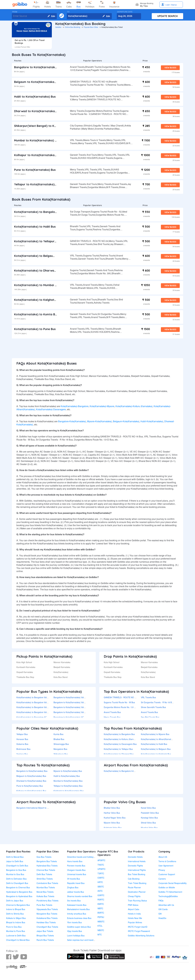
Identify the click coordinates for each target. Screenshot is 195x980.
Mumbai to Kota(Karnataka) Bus (37, 140)
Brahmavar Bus (23, 749)
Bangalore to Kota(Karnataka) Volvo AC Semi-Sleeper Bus (80, 702)
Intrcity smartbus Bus (76, 913)
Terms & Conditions (167, 861)
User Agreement (165, 865)
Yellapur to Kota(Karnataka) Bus (37, 184)
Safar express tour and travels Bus (82, 939)
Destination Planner (137, 891)
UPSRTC (101, 869)
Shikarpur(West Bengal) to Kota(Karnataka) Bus (48, 126)
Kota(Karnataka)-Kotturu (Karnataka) (133, 406)
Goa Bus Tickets (44, 856)
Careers (162, 878)
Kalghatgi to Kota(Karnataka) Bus (69, 790)
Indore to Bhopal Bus (15, 909)
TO (68, 12)
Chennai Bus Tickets (46, 870)
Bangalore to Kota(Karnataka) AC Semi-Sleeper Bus (77, 717)
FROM (14, 12)
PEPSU (101, 917)
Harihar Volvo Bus (112, 812)
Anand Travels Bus (112, 712)
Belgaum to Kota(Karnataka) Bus (37, 82)
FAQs (160, 900)
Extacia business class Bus (79, 918)
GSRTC (101, 895)
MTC (100, 934)
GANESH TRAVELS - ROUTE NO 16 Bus (122, 697)
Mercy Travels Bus (112, 717)
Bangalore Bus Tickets (47, 861)
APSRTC (101, 860)
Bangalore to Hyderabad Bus (19, 896)
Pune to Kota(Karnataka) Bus (35, 170)
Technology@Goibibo (168, 896)
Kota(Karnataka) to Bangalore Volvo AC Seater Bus (39, 707)
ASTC (100, 890)
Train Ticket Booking (137, 883)
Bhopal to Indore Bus (15, 922)
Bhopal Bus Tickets (45, 935)
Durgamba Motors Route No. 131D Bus (121, 707)
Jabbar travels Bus (75, 891)
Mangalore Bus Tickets (47, 913)
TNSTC (101, 864)
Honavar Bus (22, 739)
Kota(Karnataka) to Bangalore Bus (39, 212)
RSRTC (101, 899)
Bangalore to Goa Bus (16, 870)
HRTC (100, 882)
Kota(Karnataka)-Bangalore (75, 406)
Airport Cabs (133, 909)
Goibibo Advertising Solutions (141, 935)
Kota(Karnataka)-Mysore (102, 406)
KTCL (100, 925)
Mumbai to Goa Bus (15, 874)
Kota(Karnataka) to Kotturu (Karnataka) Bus (123, 739)
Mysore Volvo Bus (112, 822)
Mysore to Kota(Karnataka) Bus (68, 771)
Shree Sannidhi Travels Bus (153, 707)
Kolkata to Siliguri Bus (16, 918)
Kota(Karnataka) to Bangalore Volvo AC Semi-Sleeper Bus (42, 702)
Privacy (161, 870)
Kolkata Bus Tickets (45, 896)
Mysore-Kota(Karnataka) (99, 421)
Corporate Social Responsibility (172, 883)
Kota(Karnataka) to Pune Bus (35, 329)
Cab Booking (133, 878)
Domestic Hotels (135, 856)
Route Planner (134, 887)
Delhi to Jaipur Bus (14, 900)
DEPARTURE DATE (124, 12)
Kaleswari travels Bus (76, 905)
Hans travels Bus (74, 861)
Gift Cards (163, 909)
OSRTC (101, 877)
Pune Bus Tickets (44, 905)
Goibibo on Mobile (166, 887)
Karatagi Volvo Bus (149, 817)
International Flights (137, 870)
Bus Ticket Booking (136, 874)
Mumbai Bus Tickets (46, 887)
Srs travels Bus (74, 900)
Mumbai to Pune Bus (15, 931)
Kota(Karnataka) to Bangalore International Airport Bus (128, 771)
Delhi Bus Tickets (44, 874)
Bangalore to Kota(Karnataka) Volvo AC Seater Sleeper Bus (80, 697)
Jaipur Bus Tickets (45, 931)
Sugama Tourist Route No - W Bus (119, 702)
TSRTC (101, 873)
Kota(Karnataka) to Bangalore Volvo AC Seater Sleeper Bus (43, 697)
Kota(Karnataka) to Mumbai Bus (37, 285)
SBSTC (101, 886)
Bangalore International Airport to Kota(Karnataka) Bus (41, 807)
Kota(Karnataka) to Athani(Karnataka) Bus (160, 739)
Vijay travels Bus (74, 931)
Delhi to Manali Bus (15, 856)
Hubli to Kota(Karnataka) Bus (35, 96)
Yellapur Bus (22, 734)
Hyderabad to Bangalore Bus (19, 891)
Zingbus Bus (72, 887)
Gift (160, 913)
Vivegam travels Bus (76, 870)
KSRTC (101, 904)
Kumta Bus (58, 734)
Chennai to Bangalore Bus (18, 905)
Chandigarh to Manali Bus (18, 939)
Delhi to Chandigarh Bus (17, 883)
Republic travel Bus (76, 883)
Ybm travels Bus (74, 922)
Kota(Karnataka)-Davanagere (51, 409)
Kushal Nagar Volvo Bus (114, 817)
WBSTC (101, 921)
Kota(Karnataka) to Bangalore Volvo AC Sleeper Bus (40, 712)
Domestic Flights (135, 865)
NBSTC (101, 930)
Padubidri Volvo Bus (150, 812)
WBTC (100, 908)
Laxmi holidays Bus (76, 935)
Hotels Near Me (135, 918)
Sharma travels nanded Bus (79, 896)
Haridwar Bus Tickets (46, 922)
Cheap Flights (134, 896)
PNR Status (133, 905)
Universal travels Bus (76, 874)
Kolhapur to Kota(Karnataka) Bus (37, 155)
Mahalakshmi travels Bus (78, 909)
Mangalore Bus (60, 749)
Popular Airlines (135, 922)
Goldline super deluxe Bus (79, 926)
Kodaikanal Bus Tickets (47, 918)
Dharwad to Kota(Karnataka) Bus (38, 111)
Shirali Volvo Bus (148, 822)
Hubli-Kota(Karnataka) (151, 421)
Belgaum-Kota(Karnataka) (126, 421)
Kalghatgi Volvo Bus (113, 827)
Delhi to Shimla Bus (15, 913)
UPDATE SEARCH (167, 16)
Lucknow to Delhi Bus (16, 935)
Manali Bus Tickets (45, 891)
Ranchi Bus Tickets (45, 939)
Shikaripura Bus (61, 754)
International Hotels (136, 861)
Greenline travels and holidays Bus (82, 856)
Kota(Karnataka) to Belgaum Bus (37, 256)
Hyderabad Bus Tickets (47, 865)
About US (162, 856)
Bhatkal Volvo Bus (112, 807)
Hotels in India (134, 913)
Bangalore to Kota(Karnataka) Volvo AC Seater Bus (77, 707)
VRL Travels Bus (148, 697)
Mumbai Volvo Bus (149, 827)
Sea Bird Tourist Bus (150, 717)
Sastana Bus (22, 754)
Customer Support (166, 874)
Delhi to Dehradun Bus (16, 878)
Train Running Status (137, 900)
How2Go (162, 918)
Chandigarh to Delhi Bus (17, 865)
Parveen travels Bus (76, 865)
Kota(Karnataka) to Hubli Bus (35, 226)
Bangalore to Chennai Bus (18, 887)
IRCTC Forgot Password (139, 931)
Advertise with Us (166, 905)
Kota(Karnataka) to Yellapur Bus (37, 241)
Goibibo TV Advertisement (170, 891)
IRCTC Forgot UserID (137, 926)
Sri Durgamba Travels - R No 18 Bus (157, 702)
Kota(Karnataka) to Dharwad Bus (38, 270)
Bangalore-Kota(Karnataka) (72, 421)
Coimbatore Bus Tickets (47, 883)
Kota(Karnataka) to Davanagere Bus (120, 744)
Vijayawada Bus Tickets (47, 909)
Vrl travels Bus (73, 878)
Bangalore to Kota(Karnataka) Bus (39, 67)
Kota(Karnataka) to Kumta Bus (36, 314)
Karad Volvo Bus (148, 807)
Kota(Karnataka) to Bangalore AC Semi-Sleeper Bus (40, 717)
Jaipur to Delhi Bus (14, 861)
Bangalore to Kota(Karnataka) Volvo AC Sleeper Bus (77, 712)
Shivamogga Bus (61, 744)
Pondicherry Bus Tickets (47, 900)
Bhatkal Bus (59, 739)
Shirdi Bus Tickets (45, 878)
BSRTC (101, 912)
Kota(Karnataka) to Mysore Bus (155, 734)
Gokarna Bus (22, 744)
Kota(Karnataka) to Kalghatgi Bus (38, 300)
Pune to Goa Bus (14, 926)
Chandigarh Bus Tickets (47, 926)
